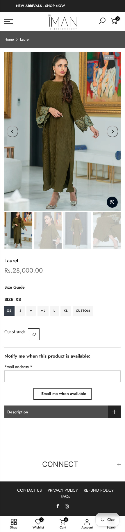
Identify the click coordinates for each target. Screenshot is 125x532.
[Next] (112, 131)
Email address (18, 367)
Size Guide (14, 287)
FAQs (65, 496)
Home (9, 39)
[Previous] (12, 131)
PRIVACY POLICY (63, 490)
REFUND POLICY (99, 490)
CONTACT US (29, 490)
